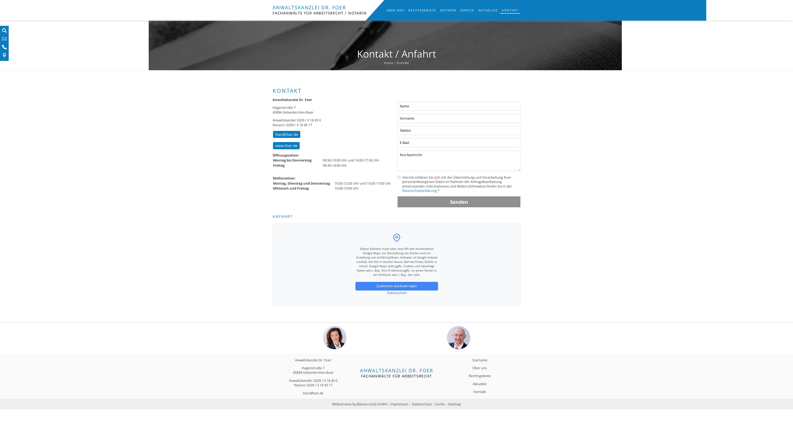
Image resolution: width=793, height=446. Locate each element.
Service (467, 10)
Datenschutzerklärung (419, 190)
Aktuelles (488, 10)
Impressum (399, 404)
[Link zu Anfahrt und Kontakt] (4, 56)
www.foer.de (286, 145)
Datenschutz (397, 293)
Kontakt (510, 10)
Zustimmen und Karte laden (396, 286)
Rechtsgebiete (422, 10)
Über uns (395, 10)
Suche (440, 404)
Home (388, 63)
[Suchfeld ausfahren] (4, 32)
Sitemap (454, 404)
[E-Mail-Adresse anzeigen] (4, 40)
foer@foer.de (286, 134)
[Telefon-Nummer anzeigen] (4, 48)
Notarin (448, 10)
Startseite (479, 360)
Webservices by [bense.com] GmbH (359, 404)
